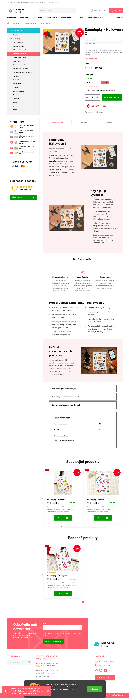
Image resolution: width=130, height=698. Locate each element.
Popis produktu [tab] (57, 122)
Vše (14, 106)
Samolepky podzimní (66, 440)
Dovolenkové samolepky (21, 68)
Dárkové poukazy (18, 91)
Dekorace (16, 95)
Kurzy (15, 110)
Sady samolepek (18, 42)
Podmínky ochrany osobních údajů (34, 2)
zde (71, 689)
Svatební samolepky (19, 57)
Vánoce (15, 102)
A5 (100, 429)
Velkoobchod (52, 2)
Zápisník (15, 87)
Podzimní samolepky (20, 53)
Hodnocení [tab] (84, 122)
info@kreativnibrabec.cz (106, 661)
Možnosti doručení (91, 86)
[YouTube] (105, 670)
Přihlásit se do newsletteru (53, 641)
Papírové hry (17, 83)
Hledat (74, 11)
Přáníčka (16, 76)
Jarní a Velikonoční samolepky (22, 72)
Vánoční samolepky (19, 65)
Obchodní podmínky (13, 2)
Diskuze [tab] (109, 122)
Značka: (92, 45)
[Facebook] (96, 670)
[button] (61, 527)
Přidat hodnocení (17, 197)
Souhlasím (96, 689)
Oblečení (16, 98)
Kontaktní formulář (105, 677)
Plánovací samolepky (20, 50)
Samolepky (16, 39)
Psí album (16, 35)
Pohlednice (16, 80)
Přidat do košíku (110, 97)
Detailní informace (91, 59)
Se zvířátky (16, 61)
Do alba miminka (18, 46)
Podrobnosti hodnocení (113, 40)
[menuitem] (12, 18)
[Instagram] (100, 670)
